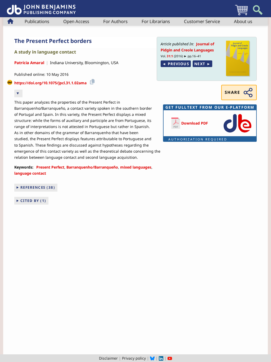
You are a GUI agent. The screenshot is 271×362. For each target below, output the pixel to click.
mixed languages (135, 167)
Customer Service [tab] (202, 21)
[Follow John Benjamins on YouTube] (170, 358)
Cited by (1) (33, 200)
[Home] (41, 6)
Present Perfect (50, 167)
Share (232, 92)
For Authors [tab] (115, 21)
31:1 (170, 56)
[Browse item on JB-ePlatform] (237, 132)
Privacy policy (134, 358)
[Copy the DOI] (91, 81)
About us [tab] (243, 21)
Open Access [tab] (76, 21)
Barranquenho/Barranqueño (92, 167)
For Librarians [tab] (156, 21)
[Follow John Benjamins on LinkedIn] (161, 358)
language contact (30, 173)
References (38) (37, 187)
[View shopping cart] (241, 14)
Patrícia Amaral (29, 62)
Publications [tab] (37, 21)
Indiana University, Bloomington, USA (84, 62)
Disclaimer (108, 358)
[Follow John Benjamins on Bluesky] (152, 358)
